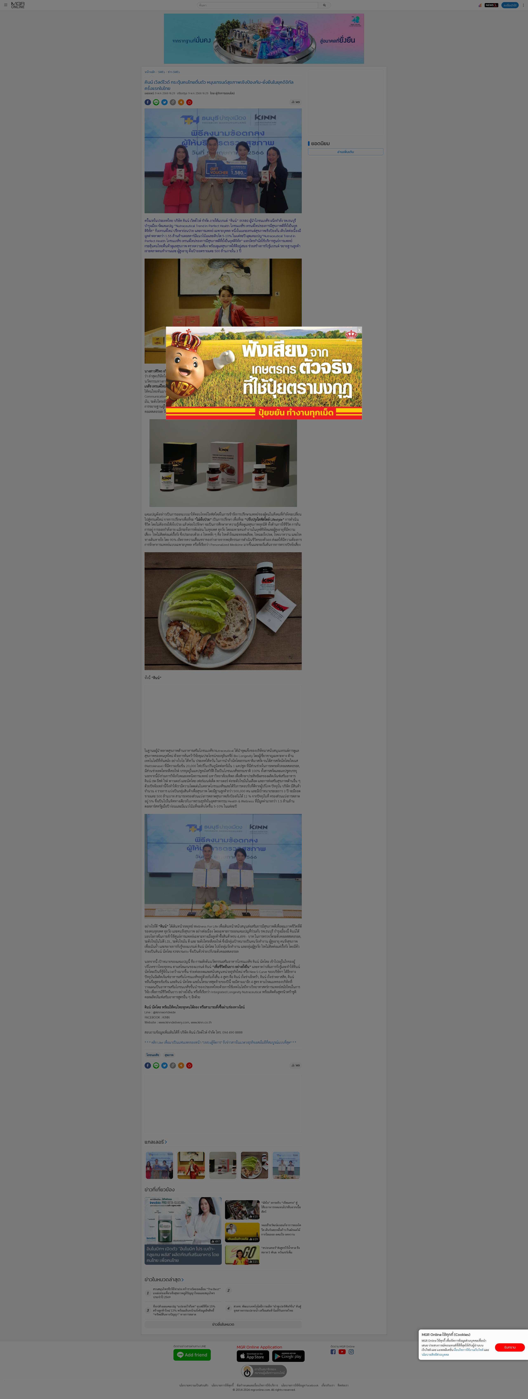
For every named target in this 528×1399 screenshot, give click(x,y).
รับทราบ (510, 1347)
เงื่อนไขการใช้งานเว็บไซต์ (468, 1350)
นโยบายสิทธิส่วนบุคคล (435, 1354)
